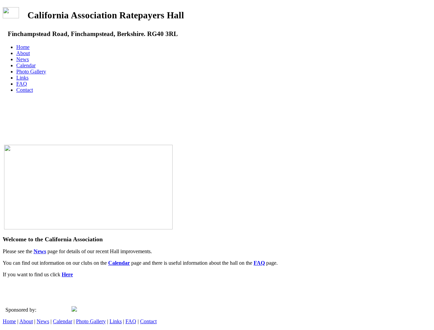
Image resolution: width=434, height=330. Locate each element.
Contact (24, 90)
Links (22, 78)
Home (22, 47)
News (22, 59)
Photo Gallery (31, 71)
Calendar (26, 65)
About (23, 53)
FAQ (21, 84)
